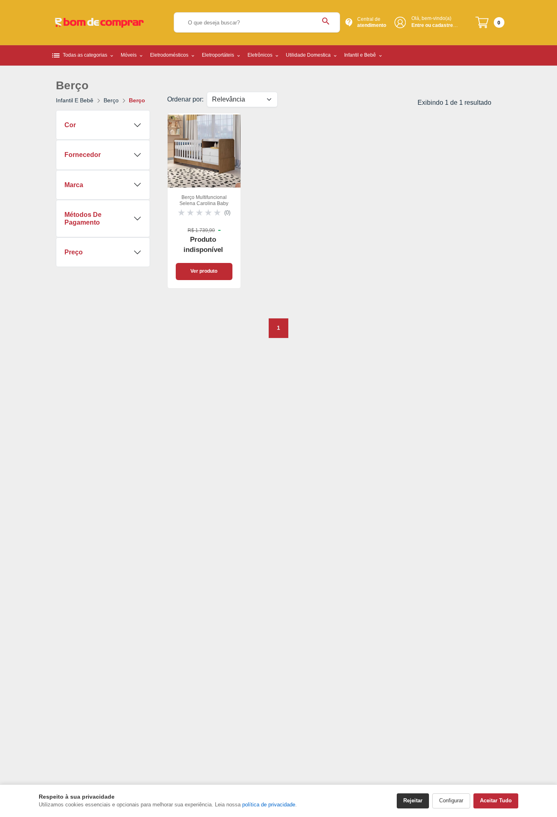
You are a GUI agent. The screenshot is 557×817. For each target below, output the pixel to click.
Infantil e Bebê (74, 100)
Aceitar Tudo (496, 800)
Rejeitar (412, 800)
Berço (111, 100)
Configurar (451, 800)
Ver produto (203, 271)
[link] (204, 200)
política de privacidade (268, 805)
